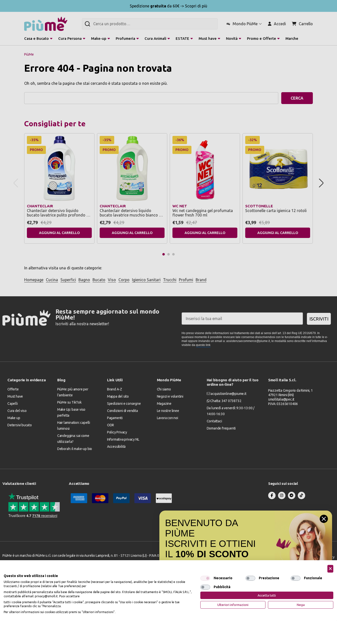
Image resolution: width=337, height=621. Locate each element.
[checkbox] (205, 578)
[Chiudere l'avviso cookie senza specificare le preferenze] (330, 569)
